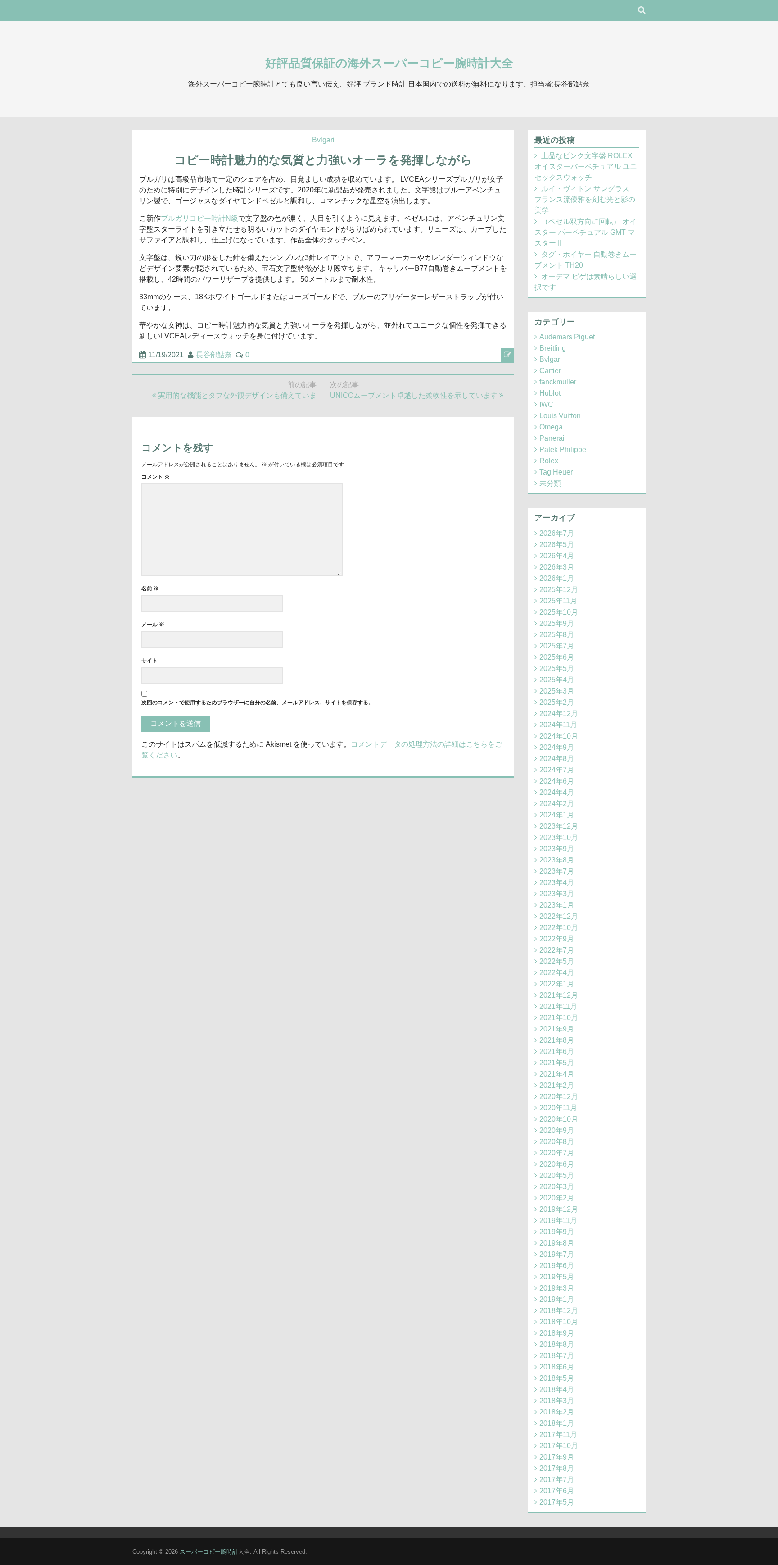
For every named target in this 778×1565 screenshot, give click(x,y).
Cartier (550, 370)
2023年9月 (556, 849)
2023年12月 (558, 826)
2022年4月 (556, 972)
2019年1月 (556, 1299)
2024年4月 (556, 792)
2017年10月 (558, 1446)
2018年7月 (556, 1356)
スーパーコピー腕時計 (209, 1551)
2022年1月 (556, 984)
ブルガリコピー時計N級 (199, 218)
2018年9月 (556, 1333)
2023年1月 (556, 905)
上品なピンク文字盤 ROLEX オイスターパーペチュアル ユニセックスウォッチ (585, 166)
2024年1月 (556, 815)
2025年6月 (556, 657)
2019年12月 (558, 1209)
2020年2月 (556, 1198)
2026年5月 (556, 544)
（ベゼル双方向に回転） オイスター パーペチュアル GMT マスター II (585, 232)
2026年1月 (556, 578)
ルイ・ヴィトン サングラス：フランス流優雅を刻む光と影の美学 (585, 199)
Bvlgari (323, 140)
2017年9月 (556, 1457)
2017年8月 (556, 1468)
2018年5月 (556, 1378)
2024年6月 (556, 781)
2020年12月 (558, 1096)
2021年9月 (556, 1029)
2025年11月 (558, 601)
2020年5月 (556, 1175)
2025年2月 (556, 702)
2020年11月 (558, 1108)
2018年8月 (556, 1344)
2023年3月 (556, 894)
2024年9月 (556, 747)
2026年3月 (556, 567)
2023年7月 (556, 871)
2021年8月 (556, 1040)
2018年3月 (556, 1401)
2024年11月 (558, 725)
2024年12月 (558, 713)
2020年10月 (558, 1119)
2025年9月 (556, 623)
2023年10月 (558, 837)
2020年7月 (556, 1153)
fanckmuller (557, 382)
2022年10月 (558, 927)
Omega (551, 427)
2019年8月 (556, 1243)
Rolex (548, 461)
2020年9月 (556, 1130)
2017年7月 (556, 1479)
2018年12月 (558, 1310)
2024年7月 (556, 770)
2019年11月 (558, 1220)
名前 (150, 588)
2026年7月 (556, 533)
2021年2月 (556, 1085)
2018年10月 (558, 1322)
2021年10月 (558, 1018)
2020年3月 (556, 1187)
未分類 (550, 483)
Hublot (550, 393)
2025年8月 (556, 635)
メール (152, 624)
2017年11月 (558, 1434)
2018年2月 (556, 1412)
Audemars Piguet (567, 337)
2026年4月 (556, 556)
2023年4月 (556, 882)
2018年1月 (556, 1423)
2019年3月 (556, 1288)
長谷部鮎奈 (214, 355)
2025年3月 (556, 691)
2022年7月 (556, 950)
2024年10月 (558, 736)
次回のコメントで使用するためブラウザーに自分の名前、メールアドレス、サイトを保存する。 (257, 702)
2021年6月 (556, 1051)
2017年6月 (556, 1491)
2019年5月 (556, 1277)
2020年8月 (556, 1141)
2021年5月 (556, 1063)
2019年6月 (556, 1265)
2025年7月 (556, 646)
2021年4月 (556, 1074)
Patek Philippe (562, 449)
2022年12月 (558, 916)
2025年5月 (556, 668)
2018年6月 (556, 1367)
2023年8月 (556, 860)
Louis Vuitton (560, 416)
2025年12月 (558, 589)
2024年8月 (556, 758)
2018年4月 (556, 1389)
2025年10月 (558, 612)
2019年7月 (556, 1254)
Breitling (552, 348)
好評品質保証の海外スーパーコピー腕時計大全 (389, 63)
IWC (546, 404)
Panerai (552, 438)
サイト (149, 660)
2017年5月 (556, 1502)
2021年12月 (558, 995)
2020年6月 (556, 1164)
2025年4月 (556, 680)
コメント (155, 477)
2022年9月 (556, 939)
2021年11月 (558, 1006)
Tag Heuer (556, 472)
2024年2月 (556, 804)
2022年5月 (556, 961)
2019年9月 (556, 1232)
